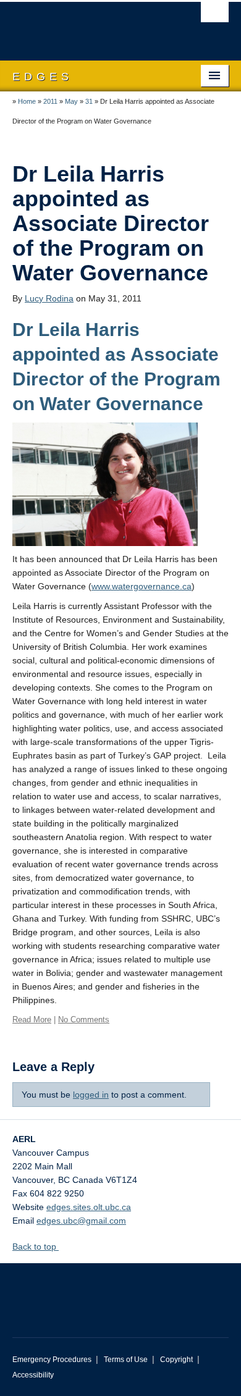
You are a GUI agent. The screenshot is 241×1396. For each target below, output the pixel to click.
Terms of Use (126, 1359)
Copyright (176, 1359)
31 (89, 101)
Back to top (35, 1246)
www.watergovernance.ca (141, 586)
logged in (91, 1095)
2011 (50, 101)
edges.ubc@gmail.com (81, 1221)
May (71, 101)
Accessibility (33, 1375)
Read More (31, 1019)
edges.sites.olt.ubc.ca (88, 1207)
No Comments (83, 1019)
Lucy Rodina (49, 298)
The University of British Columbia (88, 25)
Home (27, 101)
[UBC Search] (215, 15)
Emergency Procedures (51, 1359)
